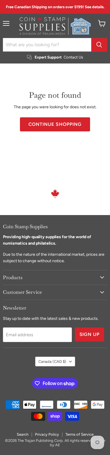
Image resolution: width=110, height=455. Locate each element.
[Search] (99, 44)
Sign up (89, 334)
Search (22, 434)
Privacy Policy (47, 434)
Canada (52, 361)
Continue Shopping (54, 124)
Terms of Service (79, 434)
